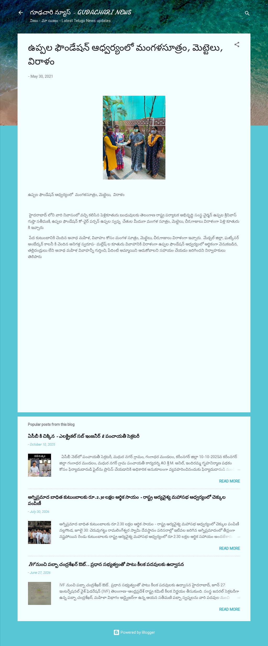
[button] (237, 45)
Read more (229, 481)
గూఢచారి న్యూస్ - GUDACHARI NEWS (80, 12)
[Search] (247, 14)
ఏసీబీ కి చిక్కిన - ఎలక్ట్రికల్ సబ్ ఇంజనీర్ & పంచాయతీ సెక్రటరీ (83, 436)
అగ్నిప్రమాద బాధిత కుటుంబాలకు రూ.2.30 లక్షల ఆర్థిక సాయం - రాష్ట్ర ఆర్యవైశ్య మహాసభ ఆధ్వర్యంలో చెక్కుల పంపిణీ (127, 500)
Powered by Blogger (137, 632)
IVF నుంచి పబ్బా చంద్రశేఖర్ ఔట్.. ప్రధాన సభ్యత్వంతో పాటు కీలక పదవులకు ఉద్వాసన (106, 564)
